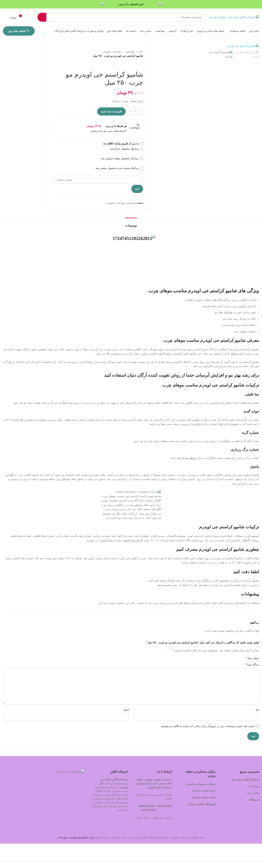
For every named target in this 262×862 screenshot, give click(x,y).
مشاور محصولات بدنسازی (200, 783)
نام (257, 709)
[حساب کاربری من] (4, 17)
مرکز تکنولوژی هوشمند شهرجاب (76, 837)
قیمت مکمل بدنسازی (203, 797)
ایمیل (126, 709)
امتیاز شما (252, 658)
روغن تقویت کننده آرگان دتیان (154, 375)
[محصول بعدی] (131, 64)
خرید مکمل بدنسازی (203, 790)
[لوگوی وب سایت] (234, 16)
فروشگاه (253, 799)
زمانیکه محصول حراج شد (125, 148)
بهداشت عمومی (112, 51)
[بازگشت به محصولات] (136, 64)
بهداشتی (129, 51)
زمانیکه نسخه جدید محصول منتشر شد (117, 168)
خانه (140, 51)
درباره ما (254, 786)
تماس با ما (253, 793)
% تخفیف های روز (18, 30)
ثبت (137, 188)
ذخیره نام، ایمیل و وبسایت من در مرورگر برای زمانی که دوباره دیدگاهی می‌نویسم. (207, 726)
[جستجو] (41, 17)
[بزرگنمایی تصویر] (251, 40)
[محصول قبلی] (140, 64)
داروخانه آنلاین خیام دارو (245, 779)
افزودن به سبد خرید (111, 111)
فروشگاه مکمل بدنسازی (201, 804)
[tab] (131, 223)
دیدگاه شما (252, 664)
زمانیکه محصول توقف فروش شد (120, 158)
